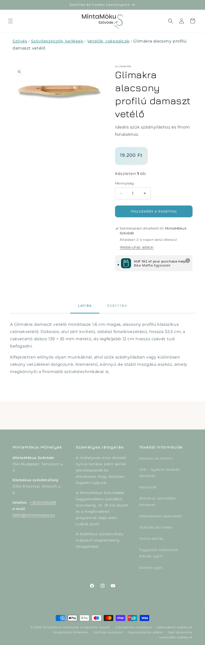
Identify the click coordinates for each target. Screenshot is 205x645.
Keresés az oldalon (156, 458)
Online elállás (151, 538)
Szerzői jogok (150, 567)
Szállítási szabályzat (108, 632)
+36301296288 (43, 502)
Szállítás (117, 305)
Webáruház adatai (137, 247)
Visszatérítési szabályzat (133, 627)
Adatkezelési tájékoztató (160, 516)
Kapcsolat (148, 487)
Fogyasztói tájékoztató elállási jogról (158, 553)
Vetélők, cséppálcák (108, 41)
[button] (10, 21)
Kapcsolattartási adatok (145, 632)
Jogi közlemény (180, 632)
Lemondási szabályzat (176, 637)
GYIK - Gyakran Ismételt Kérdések (159, 472)
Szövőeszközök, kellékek (57, 41)
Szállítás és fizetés (156, 527)
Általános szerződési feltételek (157, 501)
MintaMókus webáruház (61, 627)
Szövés (19, 41)
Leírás (85, 305)
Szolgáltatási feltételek (70, 632)
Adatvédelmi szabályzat (174, 627)
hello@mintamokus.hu (33, 515)
